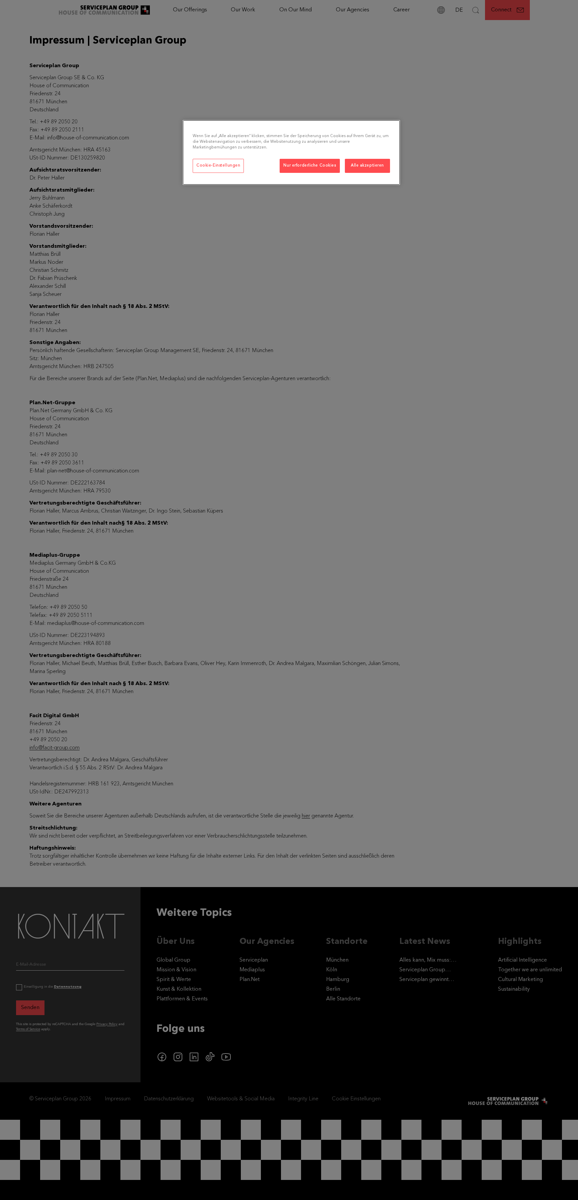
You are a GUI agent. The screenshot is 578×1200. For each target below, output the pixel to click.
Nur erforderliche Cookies (309, 165)
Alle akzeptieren (367, 165)
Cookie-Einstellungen (218, 165)
